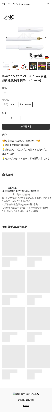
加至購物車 (26, 127)
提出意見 (26, 406)
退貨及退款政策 (28, 400)
